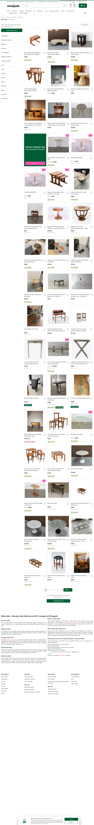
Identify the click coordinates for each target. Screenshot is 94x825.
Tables (14, 17)
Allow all (71, 819)
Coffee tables (4, 676)
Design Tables (62, 655)
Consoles (3, 686)
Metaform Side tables (30, 679)
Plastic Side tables (52, 676)
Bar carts (3, 681)
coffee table (77, 622)
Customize (71, 822)
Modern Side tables (29, 689)
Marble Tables (74, 683)
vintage (22, 644)
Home (2, 17)
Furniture (8, 17)
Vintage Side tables (29, 687)
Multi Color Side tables (53, 693)
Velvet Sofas (74, 681)
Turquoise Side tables (53, 691)
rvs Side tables (51, 679)
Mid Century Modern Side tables (32, 692)
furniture (13, 624)
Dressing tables (5, 688)
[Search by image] (65, 5)
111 (62, 590)
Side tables (20, 17)
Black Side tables (52, 689)
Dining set (3, 683)
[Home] (13, 5)
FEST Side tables (28, 681)
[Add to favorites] (44, 53)
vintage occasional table (13, 639)
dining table (69, 622)
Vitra (72, 679)
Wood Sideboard (75, 676)
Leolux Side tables (29, 676)
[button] (73, 1)
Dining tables (4, 679)
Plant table (3, 690)
